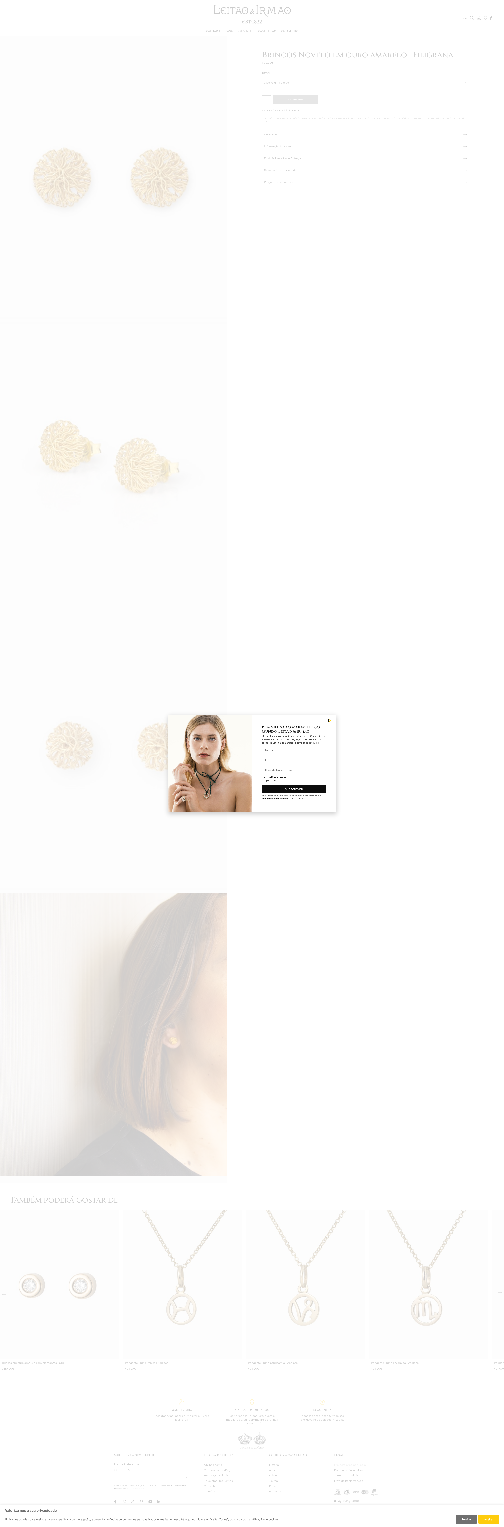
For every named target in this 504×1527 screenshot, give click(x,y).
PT (267, 781)
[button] (330, 720)
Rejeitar (466, 1519)
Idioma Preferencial (274, 777)
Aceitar (488, 1519)
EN (276, 781)
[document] (252, 763)
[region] (252, 1516)
